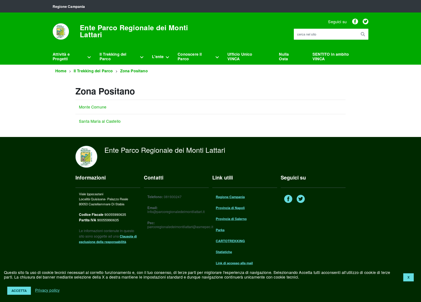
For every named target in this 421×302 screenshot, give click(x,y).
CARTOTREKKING (230, 240)
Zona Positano (134, 71)
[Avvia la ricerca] (362, 34)
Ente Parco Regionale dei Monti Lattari (134, 31)
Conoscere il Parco (190, 56)
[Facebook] (355, 21)
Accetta (19, 290)
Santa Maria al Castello (100, 121)
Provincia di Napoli (230, 207)
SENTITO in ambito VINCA (330, 56)
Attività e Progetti (61, 56)
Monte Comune (92, 107)
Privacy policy (47, 290)
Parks (220, 229)
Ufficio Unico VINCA (239, 56)
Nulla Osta (284, 56)
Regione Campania (230, 196)
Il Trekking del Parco (113, 56)
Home (60, 71)
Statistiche (224, 251)
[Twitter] (365, 21)
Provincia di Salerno (231, 218)
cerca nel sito (306, 34)
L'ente (158, 56)
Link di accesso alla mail (234, 263)
